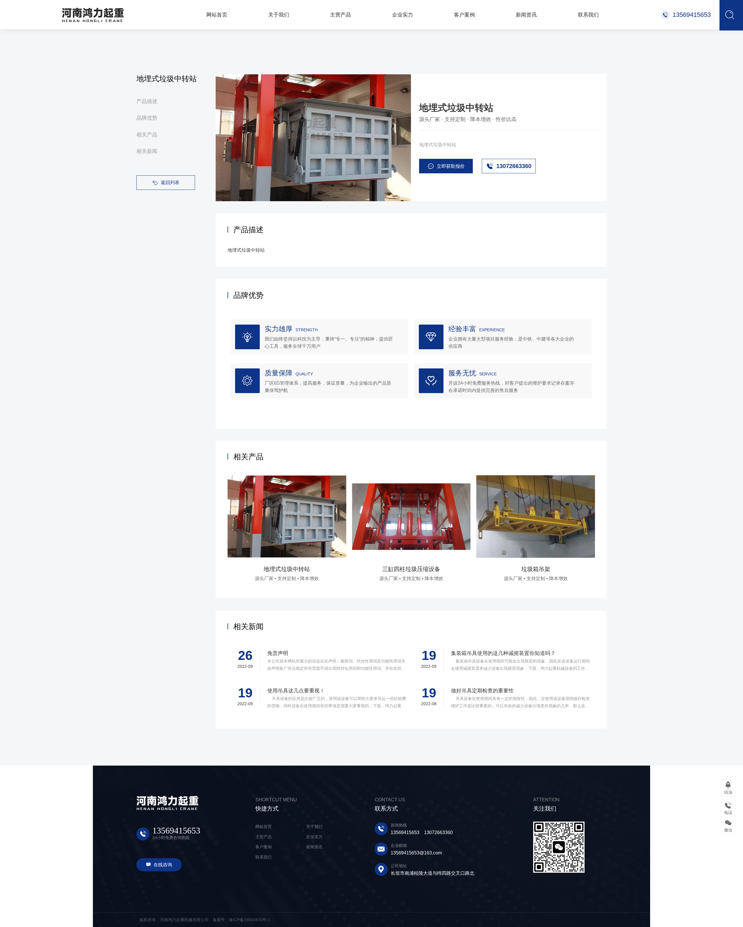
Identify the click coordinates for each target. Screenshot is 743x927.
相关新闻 (146, 151)
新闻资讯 (314, 847)
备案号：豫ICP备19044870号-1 (241, 919)
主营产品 (263, 836)
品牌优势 (146, 118)
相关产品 (146, 135)
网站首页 (263, 826)
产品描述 (146, 101)
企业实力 (314, 836)
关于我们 (314, 826)
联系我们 (263, 857)
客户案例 (263, 847)
